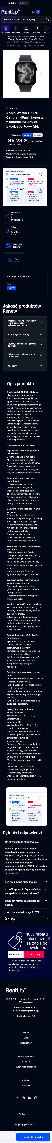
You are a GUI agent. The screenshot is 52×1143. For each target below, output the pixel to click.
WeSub (21, 1114)
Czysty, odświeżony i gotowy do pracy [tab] (21, 345)
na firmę (27, 135)
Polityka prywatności (24, 1124)
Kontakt (26, 1080)
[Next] (43, 73)
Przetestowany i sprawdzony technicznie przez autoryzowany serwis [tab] (21, 323)
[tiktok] (35, 1098)
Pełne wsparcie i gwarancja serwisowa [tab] (21, 355)
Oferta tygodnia (26, 1056)
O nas (26, 1032)
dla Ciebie (38, 135)
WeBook (26, 1085)
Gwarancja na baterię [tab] (18, 334)
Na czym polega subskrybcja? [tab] (22, 841)
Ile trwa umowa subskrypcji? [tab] (21, 881)
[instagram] (23, 1098)
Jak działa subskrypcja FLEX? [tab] (22, 912)
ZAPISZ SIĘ (34, 954)
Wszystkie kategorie (26, 1067)
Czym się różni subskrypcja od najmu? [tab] (22, 902)
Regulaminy (26, 1043)
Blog (26, 1038)
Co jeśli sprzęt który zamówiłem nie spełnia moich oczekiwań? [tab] (23, 891)
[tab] (12, 3)
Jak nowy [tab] (12, 366)
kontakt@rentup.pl (30, 1010)
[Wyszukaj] (47, 19)
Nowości (26, 1061)
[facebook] (17, 1098)
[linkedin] (29, 1098)
